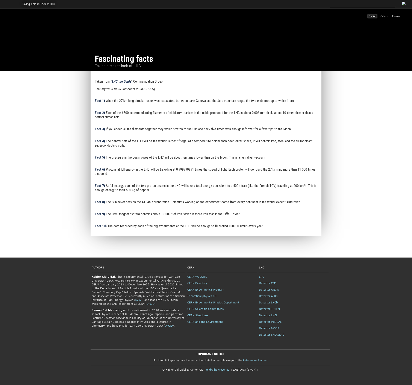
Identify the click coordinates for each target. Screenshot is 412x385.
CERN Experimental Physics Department (213, 302)
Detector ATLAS (269, 289)
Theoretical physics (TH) (202, 296)
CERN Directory (197, 283)
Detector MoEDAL (270, 321)
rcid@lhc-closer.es (217, 369)
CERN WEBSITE (197, 276)
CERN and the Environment (205, 321)
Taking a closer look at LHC (38, 4)
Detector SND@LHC (271, 334)
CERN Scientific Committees (205, 309)
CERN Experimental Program (205, 289)
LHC (261, 276)
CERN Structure (197, 315)
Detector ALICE (269, 296)
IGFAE (138, 300)
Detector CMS (268, 283)
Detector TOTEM (269, 309)
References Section (255, 360)
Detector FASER (269, 328)
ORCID (150, 303)
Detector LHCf (268, 315)
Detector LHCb (268, 302)
